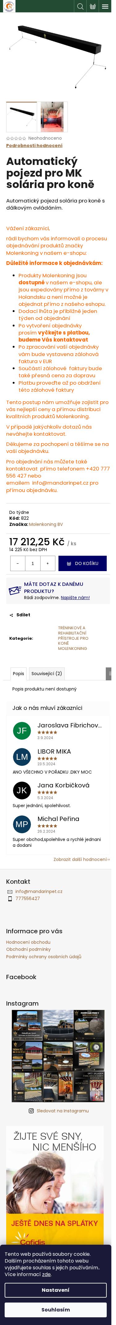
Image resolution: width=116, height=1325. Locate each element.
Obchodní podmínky (28, 949)
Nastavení (56, 1290)
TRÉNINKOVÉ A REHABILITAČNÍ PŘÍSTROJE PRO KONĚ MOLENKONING (73, 638)
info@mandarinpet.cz (60, 482)
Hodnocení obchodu (28, 942)
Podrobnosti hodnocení (34, 146)
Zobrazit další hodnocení (80, 859)
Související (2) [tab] (47, 674)
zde (46, 1274)
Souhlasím (55, 1309)
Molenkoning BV (46, 524)
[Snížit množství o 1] (18, 563)
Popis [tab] (18, 674)
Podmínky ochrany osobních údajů (43, 957)
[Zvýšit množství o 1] (47, 563)
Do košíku (86, 563)
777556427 (27, 898)
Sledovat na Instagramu (63, 1111)
